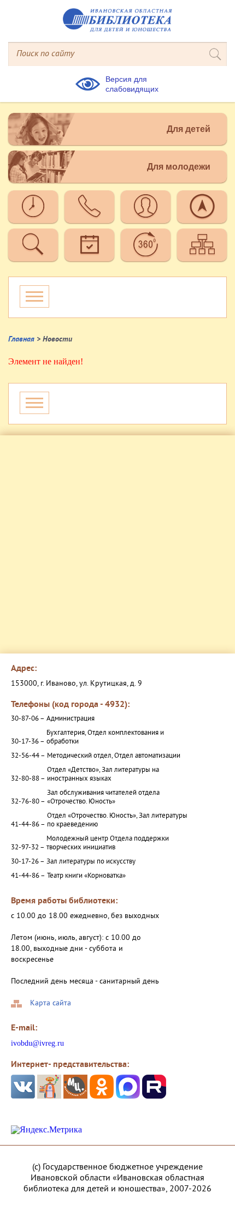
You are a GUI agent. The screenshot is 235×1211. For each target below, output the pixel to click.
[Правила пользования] (146, 206)
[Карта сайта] (202, 245)
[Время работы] (33, 206)
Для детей (188, 129)
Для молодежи (178, 166)
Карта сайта (50, 1004)
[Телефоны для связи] (89, 206)
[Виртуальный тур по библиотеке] (146, 245)
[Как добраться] (202, 206)
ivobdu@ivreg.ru (37, 1043)
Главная (21, 339)
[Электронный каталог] (33, 245)
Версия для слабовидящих (131, 84)
